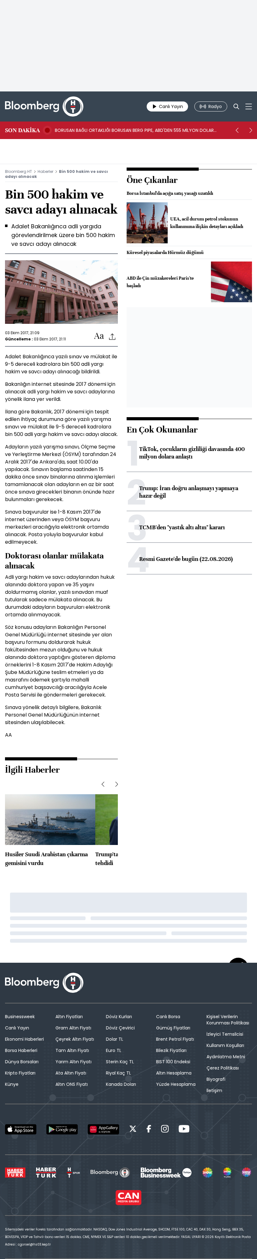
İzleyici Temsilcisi (225, 1034)
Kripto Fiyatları (20, 1073)
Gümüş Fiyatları (173, 1028)
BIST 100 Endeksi (173, 1062)
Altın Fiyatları (69, 1016)
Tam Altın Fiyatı (72, 1050)
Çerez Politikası (223, 1068)
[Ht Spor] (73, 1172)
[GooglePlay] (62, 1129)
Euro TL (113, 1050)
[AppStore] (20, 1129)
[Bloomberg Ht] (110, 1172)
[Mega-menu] (248, 106)
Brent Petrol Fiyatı (175, 1039)
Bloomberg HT (18, 171)
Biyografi (216, 1079)
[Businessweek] (166, 1172)
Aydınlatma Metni (226, 1057)
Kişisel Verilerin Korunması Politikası (228, 1019)
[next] (251, 130)
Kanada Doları (121, 1084)
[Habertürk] (15, 1172)
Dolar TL (114, 1039)
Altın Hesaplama (173, 1073)
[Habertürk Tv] (46, 1172)
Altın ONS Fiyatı (71, 1084)
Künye (11, 1084)
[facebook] (149, 1130)
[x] (133, 1130)
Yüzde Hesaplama (176, 1084)
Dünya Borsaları (22, 1062)
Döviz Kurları (119, 1016)
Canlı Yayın (17, 1028)
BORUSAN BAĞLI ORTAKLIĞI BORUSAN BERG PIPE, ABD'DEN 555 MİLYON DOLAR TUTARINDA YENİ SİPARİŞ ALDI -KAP (134, 130)
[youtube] (184, 1130)
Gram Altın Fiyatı (73, 1028)
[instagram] (165, 1130)
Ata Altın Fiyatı (70, 1073)
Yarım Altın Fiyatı (73, 1062)
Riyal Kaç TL (118, 1073)
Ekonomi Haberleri (24, 1039)
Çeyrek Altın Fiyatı (74, 1039)
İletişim (214, 1090)
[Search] (236, 106)
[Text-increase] (99, 336)
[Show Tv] (207, 1172)
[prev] (237, 130)
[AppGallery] (103, 1129)
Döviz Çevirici (120, 1028)
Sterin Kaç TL (120, 1062)
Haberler (45, 171)
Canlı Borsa (168, 1016)
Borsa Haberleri (21, 1050)
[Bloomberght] (44, 106)
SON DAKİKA (22, 130)
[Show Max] (247, 1172)
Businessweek (20, 1016)
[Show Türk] (227, 1172)
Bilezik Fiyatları (171, 1050)
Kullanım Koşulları (225, 1045)
